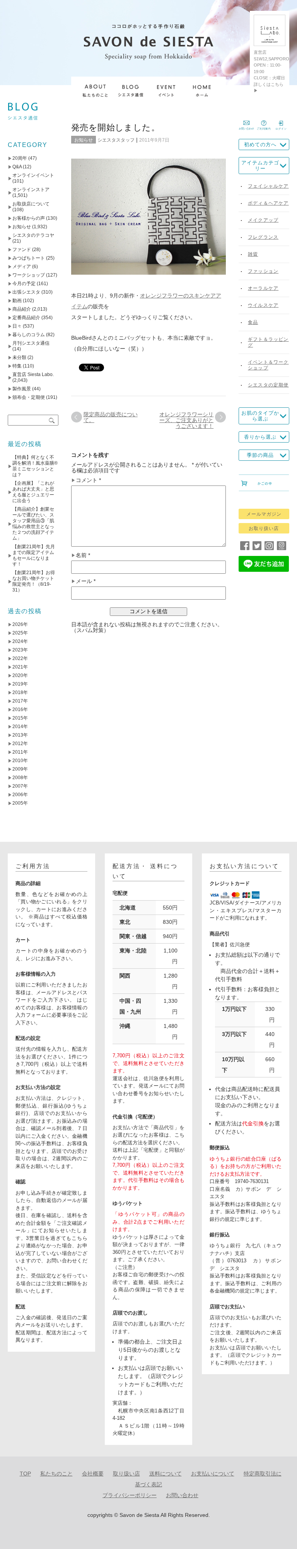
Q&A (17, 166)
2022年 (20, 658)
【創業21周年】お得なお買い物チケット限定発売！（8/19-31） (33, 581)
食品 (253, 322)
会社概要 (93, 1473)
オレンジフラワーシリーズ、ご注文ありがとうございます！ (186, 420)
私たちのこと (56, 1473)
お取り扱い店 (264, 528)
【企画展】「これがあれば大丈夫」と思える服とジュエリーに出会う (33, 491)
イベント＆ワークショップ (268, 365)
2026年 (20, 624)
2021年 (20, 667)
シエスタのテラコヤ (33, 235)
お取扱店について (31, 204)
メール (86, 581)
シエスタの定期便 (268, 385)
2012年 (20, 743)
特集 (17, 366)
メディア (21, 266)
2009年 (20, 769)
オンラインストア (31, 189)
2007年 (20, 786)
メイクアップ (263, 220)
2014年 (20, 726)
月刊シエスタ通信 (31, 343)
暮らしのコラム (28, 334)
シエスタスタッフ (116, 140)
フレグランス (263, 237)
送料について (165, 1473)
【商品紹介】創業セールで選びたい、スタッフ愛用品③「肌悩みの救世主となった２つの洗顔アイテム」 (33, 523)
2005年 (20, 803)
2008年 (20, 777)
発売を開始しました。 (115, 127)
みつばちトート (28, 258)
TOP (25, 1473)
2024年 (20, 641)
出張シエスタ (26, 292)
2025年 (20, 633)
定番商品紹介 (26, 317)
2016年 (20, 709)
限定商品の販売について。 (111, 417)
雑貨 (253, 254)
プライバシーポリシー (129, 1495)
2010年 (20, 760)
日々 (17, 326)
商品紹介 (21, 309)
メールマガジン (264, 514)
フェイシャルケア (268, 186)
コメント (88, 480)
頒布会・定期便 (28, 397)
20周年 (19, 158)
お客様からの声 (28, 218)
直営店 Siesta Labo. (33, 374)
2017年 (20, 701)
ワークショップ (28, 275)
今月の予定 (24, 283)
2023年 (20, 650)
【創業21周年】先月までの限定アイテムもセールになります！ (33, 555)
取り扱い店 (126, 1473)
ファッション (263, 271)
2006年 (20, 794)
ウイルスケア (263, 305)
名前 (83, 555)
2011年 (20, 752)
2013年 (20, 735)
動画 (17, 300)
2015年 (20, 718)
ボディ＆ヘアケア (268, 203)
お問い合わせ (182, 1495)
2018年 (20, 692)
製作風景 (21, 389)
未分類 (19, 357)
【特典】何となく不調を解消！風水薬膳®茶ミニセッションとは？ (35, 466)
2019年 (20, 684)
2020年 (20, 675)
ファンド (21, 249)
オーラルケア (263, 288)
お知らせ (83, 140)
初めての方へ (260, 144)
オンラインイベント (33, 175)
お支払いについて (212, 1473)
